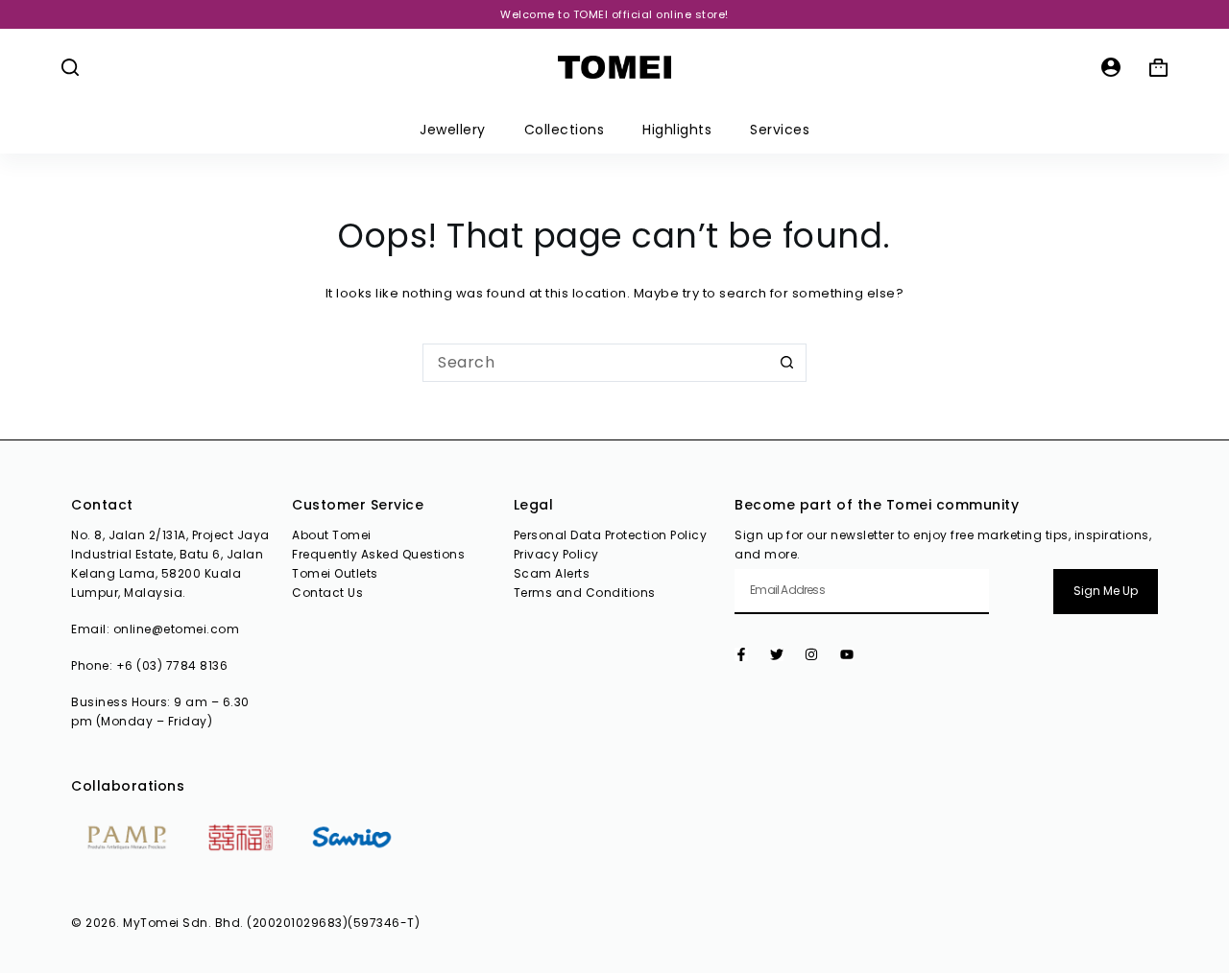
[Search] (70, 67)
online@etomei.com (176, 629)
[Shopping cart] (1158, 68)
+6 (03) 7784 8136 (172, 665)
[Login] (1111, 67)
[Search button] (787, 363)
